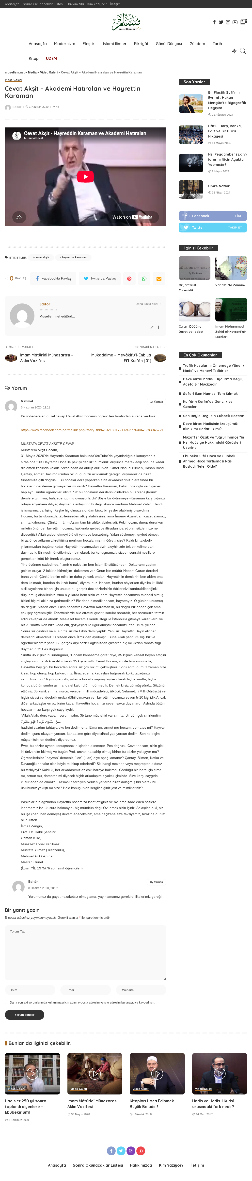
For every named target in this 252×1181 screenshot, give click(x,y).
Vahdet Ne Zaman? (230, 285)
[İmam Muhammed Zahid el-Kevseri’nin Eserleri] (231, 310)
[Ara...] (243, 51)
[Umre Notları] (191, 189)
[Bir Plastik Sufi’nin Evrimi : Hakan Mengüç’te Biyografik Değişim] (191, 103)
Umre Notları (219, 186)
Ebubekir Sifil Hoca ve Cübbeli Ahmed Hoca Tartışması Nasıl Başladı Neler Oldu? (209, 461)
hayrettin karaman (74, 257)
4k (57, 107)
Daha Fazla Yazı (147, 304)
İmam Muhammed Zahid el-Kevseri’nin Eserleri (231, 331)
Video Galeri (13, 80)
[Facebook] (213, 216)
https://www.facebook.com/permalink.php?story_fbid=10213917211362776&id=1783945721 (92, 430)
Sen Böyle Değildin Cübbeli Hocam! (213, 416)
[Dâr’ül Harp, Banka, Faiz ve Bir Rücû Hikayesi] (191, 134)
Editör (17, 107)
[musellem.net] (126, 22)
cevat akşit (41, 257)
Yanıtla (158, 402)
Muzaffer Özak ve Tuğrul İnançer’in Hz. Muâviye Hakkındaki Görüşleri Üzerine (213, 442)
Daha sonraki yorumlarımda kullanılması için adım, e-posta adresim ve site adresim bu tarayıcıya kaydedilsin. (82, 1002)
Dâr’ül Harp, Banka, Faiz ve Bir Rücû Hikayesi (225, 131)
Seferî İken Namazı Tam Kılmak (210, 393)
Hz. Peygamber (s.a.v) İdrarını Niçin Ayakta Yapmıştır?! (227, 159)
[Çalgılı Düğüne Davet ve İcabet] (194, 310)
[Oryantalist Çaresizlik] (194, 268)
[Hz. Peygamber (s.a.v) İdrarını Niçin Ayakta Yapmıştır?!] (191, 163)
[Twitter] (213, 227)
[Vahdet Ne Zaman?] (231, 268)
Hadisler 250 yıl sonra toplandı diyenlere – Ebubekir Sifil (25, 1106)
